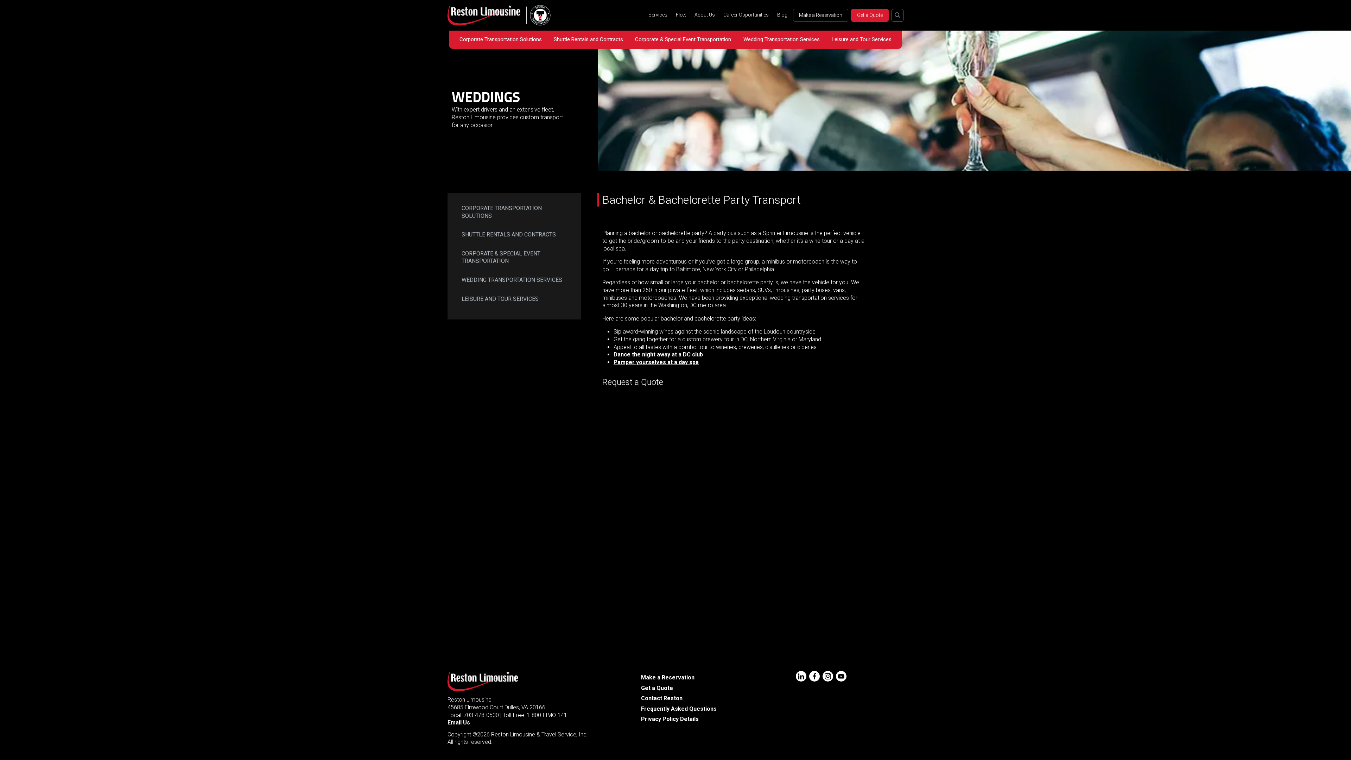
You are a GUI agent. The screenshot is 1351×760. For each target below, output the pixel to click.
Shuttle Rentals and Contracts (588, 39)
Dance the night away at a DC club (658, 354)
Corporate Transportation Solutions (500, 39)
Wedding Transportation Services (781, 39)
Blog (782, 15)
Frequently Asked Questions (679, 708)
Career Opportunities (746, 15)
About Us (704, 15)
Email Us (459, 722)
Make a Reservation (820, 15)
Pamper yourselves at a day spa (656, 362)
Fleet (681, 15)
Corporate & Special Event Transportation (683, 39)
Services (657, 15)
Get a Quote (870, 15)
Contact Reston (662, 698)
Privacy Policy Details (670, 719)
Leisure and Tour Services (862, 39)
